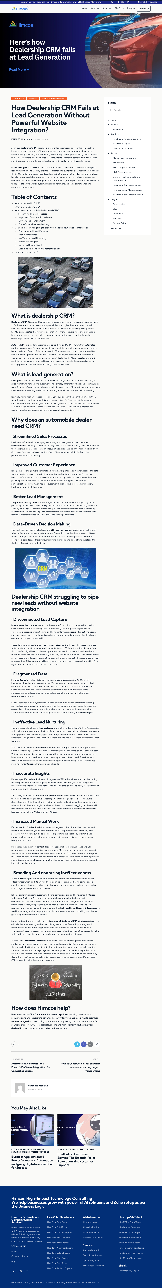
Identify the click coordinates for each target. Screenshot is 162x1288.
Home (113, 120)
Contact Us (115, 228)
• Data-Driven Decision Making (33, 224)
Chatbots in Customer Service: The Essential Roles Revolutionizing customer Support (76, 1159)
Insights (114, 199)
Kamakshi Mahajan (38, 1085)
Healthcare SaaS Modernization (128, 194)
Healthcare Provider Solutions (127, 139)
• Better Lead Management (31, 220)
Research (16, 1149)
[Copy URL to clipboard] (97, 1044)
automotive (18, 99)
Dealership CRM (19, 322)
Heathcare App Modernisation (127, 190)
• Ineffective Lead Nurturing (32, 238)
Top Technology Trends (81, 1149)
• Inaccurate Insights (28, 241)
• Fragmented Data (27, 234)
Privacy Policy (119, 223)
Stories (26, 1152)
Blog (115, 209)
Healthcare (118, 129)
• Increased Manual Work (30, 245)
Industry (114, 124)
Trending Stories (40, 1152)
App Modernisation (33, 1149)
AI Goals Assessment (123, 148)
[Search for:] (127, 110)
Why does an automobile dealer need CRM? (37, 210)
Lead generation (19, 380)
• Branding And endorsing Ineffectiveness (39, 248)
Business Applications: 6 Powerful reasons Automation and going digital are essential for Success (32, 1162)
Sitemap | (81, 1282)
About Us (117, 218)
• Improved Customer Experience (35, 217)
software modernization (53, 99)
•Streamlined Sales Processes (32, 213)
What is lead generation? (27, 206)
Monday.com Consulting (124, 158)
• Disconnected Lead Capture (33, 231)
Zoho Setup (118, 162)
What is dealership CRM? (27, 203)
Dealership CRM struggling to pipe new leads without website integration (52, 227)
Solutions (114, 134)
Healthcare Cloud (121, 143)
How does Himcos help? (26, 252)
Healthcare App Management (127, 185)
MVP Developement (122, 172)
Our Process (118, 213)
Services (33, 99)
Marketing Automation (124, 167)
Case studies (119, 204)
